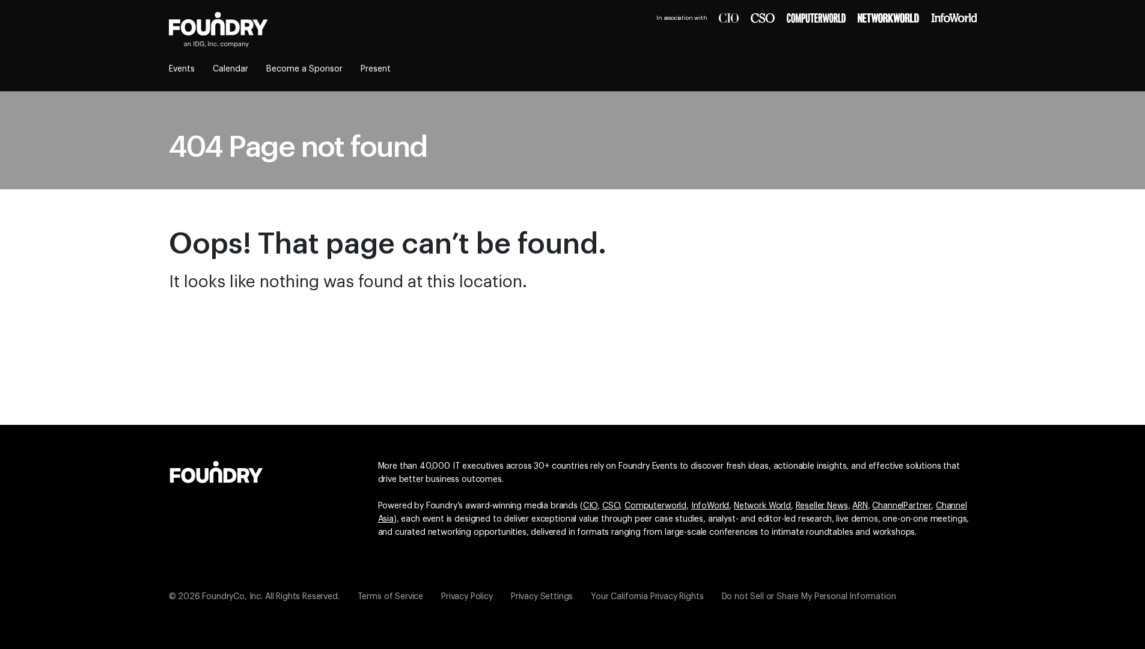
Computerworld (655, 506)
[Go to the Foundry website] (216, 470)
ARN (860, 506)
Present (376, 69)
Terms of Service (390, 597)
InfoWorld (710, 506)
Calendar (230, 69)
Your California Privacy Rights (647, 597)
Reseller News (822, 506)
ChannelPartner (901, 506)
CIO (590, 506)
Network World (762, 506)
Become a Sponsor (304, 69)
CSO (611, 506)
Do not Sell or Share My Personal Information (809, 597)
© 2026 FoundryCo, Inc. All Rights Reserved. (254, 597)
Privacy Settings (542, 597)
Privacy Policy (467, 597)
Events (182, 69)
